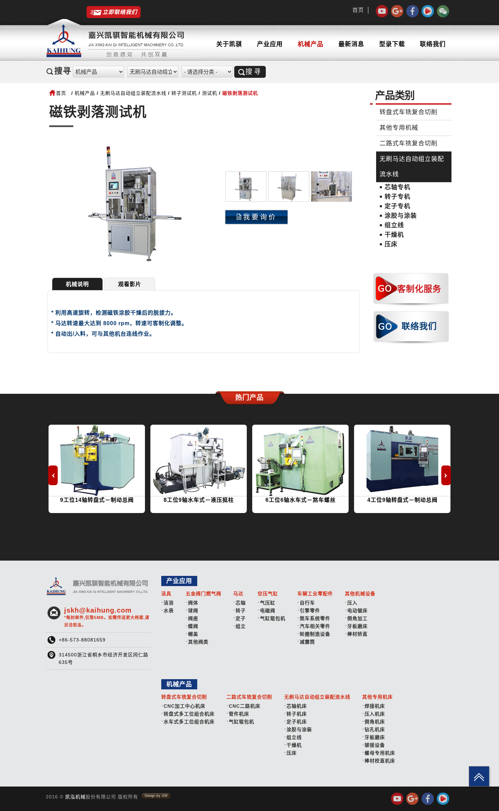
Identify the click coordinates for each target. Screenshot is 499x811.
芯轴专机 (397, 187)
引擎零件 (310, 610)
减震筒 (307, 642)
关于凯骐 (229, 44)
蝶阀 (193, 626)
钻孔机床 (375, 729)
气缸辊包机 (272, 618)
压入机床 (375, 714)
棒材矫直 (357, 634)
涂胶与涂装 (401, 215)
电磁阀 (267, 610)
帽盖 (193, 634)
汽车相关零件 (315, 626)
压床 (391, 244)
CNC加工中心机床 (184, 706)
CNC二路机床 (244, 706)
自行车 (307, 602)
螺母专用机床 (380, 753)
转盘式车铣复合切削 (409, 112)
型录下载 (392, 44)
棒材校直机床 (380, 760)
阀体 (193, 602)
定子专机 (397, 206)
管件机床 (239, 714)
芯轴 (241, 602)
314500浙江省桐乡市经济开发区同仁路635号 (103, 658)
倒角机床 (375, 721)
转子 (241, 610)
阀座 (193, 618)
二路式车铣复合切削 (409, 143)
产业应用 (270, 44)
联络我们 (433, 44)
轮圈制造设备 (315, 634)
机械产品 (311, 44)
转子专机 (397, 196)
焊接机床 (375, 706)
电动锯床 (357, 610)
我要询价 (260, 217)
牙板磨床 (357, 626)
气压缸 (267, 602)
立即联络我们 (120, 12)
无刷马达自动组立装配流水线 (133, 93)
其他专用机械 (399, 127)
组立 (241, 626)
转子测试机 (184, 93)
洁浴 (169, 602)
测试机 (209, 93)
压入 (352, 602)
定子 (241, 618)
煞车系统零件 (315, 618)
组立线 (394, 225)
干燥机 (394, 234)
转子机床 (297, 714)
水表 (169, 610)
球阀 (193, 610)
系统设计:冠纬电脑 (156, 796)
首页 (358, 10)
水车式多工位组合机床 (189, 721)
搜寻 (253, 71)
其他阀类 (198, 642)
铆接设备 (375, 745)
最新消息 (351, 44)
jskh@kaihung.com (106, 617)
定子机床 (297, 721)
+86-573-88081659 (82, 639)
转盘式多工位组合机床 (189, 714)
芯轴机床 (297, 706)
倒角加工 (357, 618)
